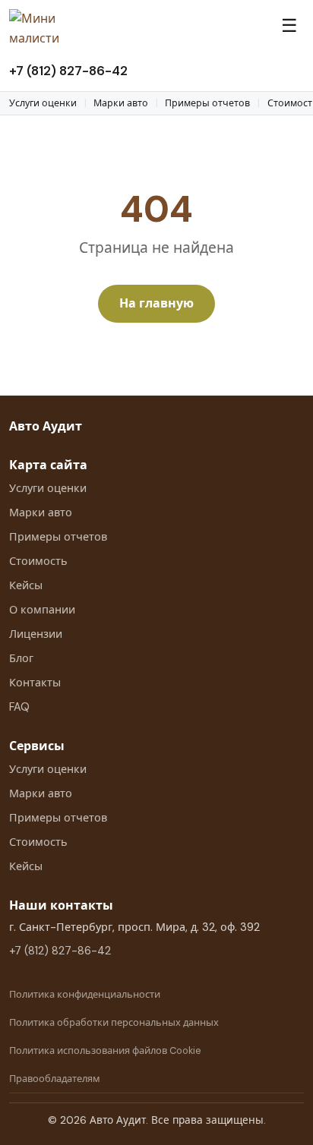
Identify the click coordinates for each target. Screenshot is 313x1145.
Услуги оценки (43, 103)
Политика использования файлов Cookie (105, 1050)
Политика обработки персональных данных (114, 1022)
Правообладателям (54, 1078)
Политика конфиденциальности (84, 994)
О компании (42, 610)
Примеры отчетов (207, 103)
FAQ (19, 707)
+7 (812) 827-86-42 (68, 70)
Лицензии (35, 634)
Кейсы (26, 585)
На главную (156, 303)
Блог (21, 658)
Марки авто (120, 103)
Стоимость (38, 561)
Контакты (35, 682)
